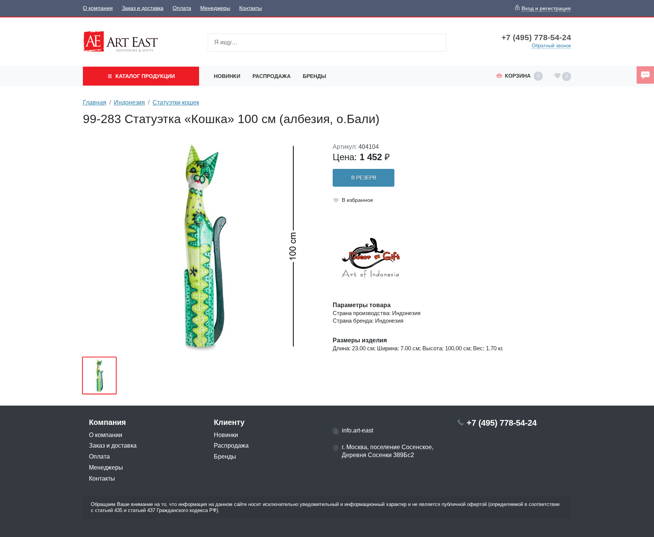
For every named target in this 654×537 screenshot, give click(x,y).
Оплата (182, 8)
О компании (98, 8)
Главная (94, 102)
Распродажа (271, 76)
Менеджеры (215, 8)
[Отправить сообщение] (645, 75)
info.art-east (357, 430)
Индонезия (129, 102)
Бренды (314, 76)
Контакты (250, 8)
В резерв (363, 178)
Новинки (227, 76)
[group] (202, 247)
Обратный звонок (551, 45)
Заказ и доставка (143, 8)
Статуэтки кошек (176, 102)
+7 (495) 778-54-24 (536, 37)
